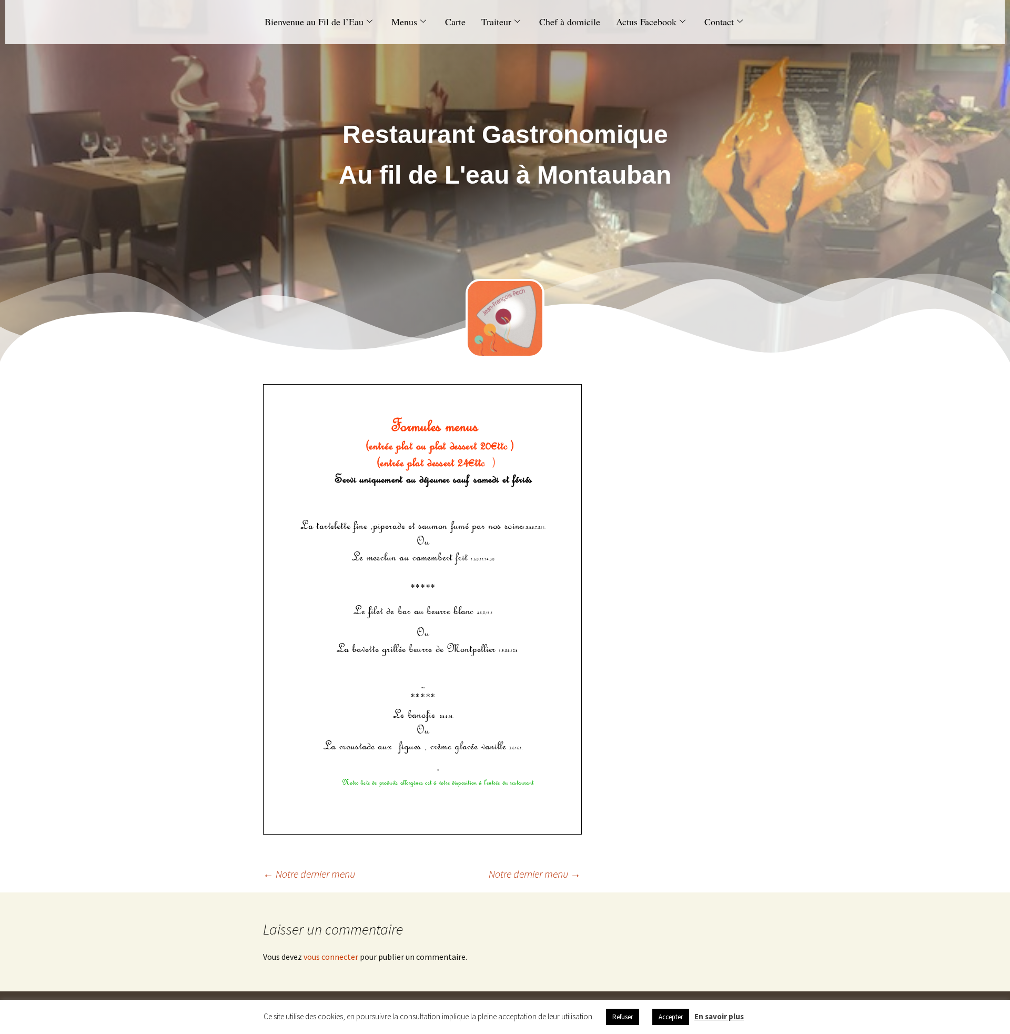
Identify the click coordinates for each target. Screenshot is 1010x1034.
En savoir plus (719, 1016)
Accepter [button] (671, 1016)
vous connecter (331, 956)
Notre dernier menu (309, 873)
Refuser (622, 1016)
